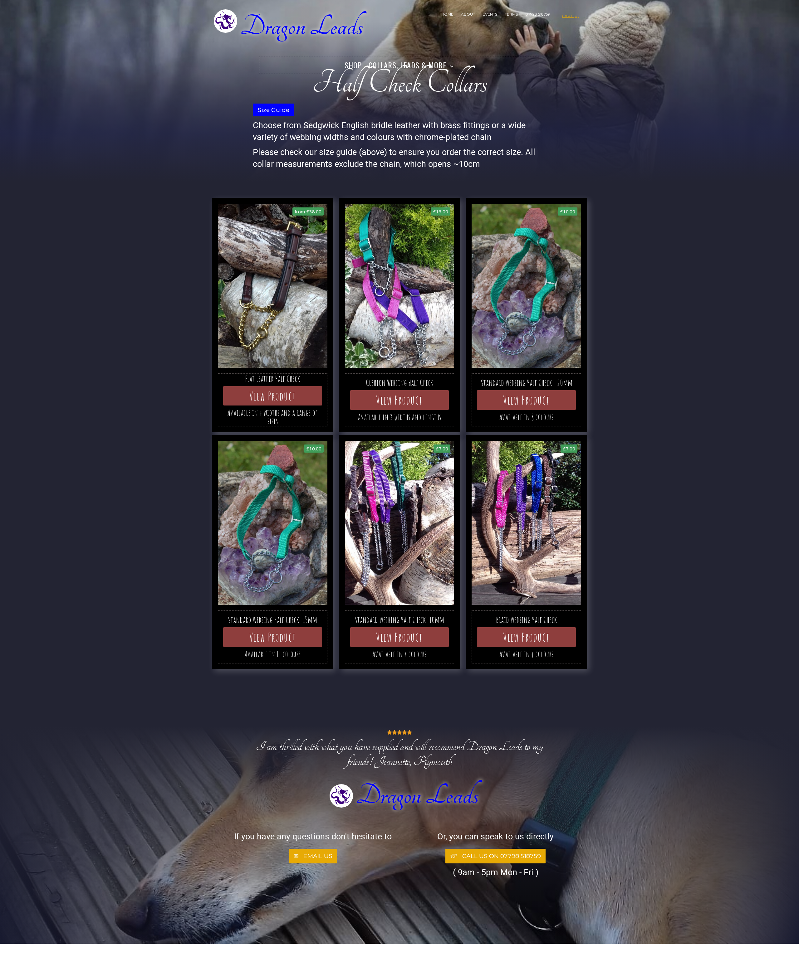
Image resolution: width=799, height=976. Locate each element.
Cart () (570, 15)
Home (447, 14)
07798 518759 (537, 14)
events (490, 14)
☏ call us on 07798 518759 (495, 856)
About (468, 14)
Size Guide (273, 110)
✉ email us (313, 856)
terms (511, 14)
